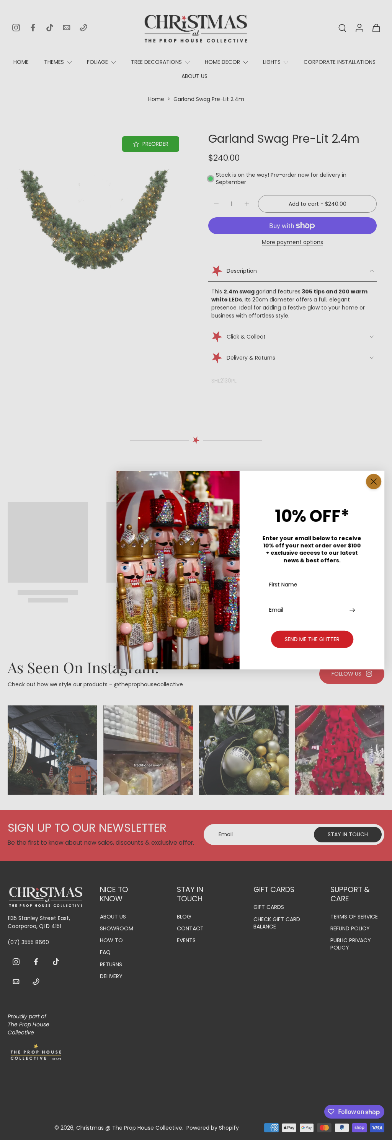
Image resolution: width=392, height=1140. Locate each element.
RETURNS (111, 964)
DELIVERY (111, 976)
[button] (317, 204)
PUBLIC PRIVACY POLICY (350, 944)
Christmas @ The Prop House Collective (129, 1128)
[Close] (373, 481)
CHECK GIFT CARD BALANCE (276, 923)
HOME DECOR (222, 62)
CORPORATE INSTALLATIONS (340, 62)
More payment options (292, 242)
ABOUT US (194, 76)
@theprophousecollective (148, 684)
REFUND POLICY (350, 928)
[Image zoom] (96, 220)
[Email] (66, 27)
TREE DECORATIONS (156, 62)
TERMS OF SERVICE (354, 916)
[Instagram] (16, 27)
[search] (342, 27)
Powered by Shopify (212, 1128)
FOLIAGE (97, 62)
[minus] (216, 204)
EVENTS (186, 940)
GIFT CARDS (268, 907)
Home (156, 99)
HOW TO (111, 940)
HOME (21, 62)
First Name (283, 585)
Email (276, 610)
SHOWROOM (116, 928)
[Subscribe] (353, 610)
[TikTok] (49, 27)
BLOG (184, 916)
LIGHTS (272, 62)
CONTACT (190, 928)
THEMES (54, 62)
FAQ (105, 952)
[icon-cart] (376, 27)
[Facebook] (32, 27)
